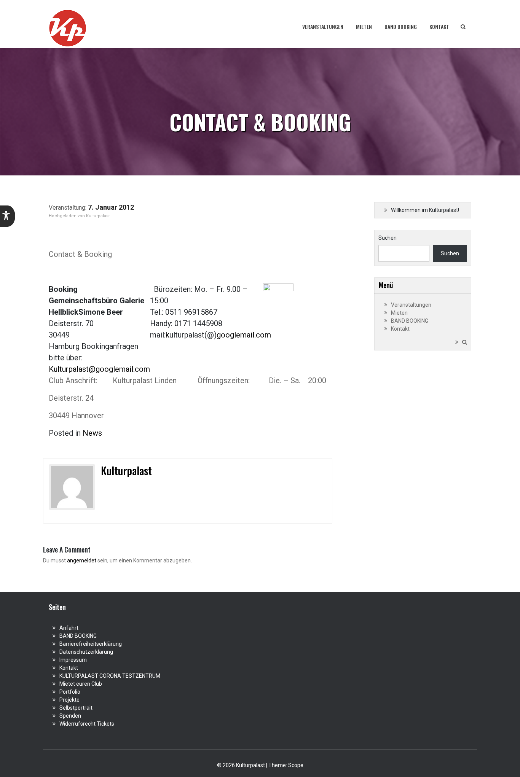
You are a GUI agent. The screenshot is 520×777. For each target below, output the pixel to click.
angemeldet (81, 560)
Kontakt (439, 26)
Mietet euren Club (80, 684)
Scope (295, 765)
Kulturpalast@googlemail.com (99, 369)
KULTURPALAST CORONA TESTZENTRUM (109, 676)
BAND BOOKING (400, 26)
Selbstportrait (76, 708)
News (92, 433)
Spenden (70, 716)
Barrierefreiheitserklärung (90, 644)
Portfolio (69, 692)
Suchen (387, 238)
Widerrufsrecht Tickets (86, 724)
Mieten (364, 26)
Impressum (73, 660)
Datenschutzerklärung (86, 652)
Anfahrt (68, 628)
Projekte (69, 700)
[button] (7, 216)
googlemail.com (244, 334)
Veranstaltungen (322, 26)
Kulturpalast (98, 215)
